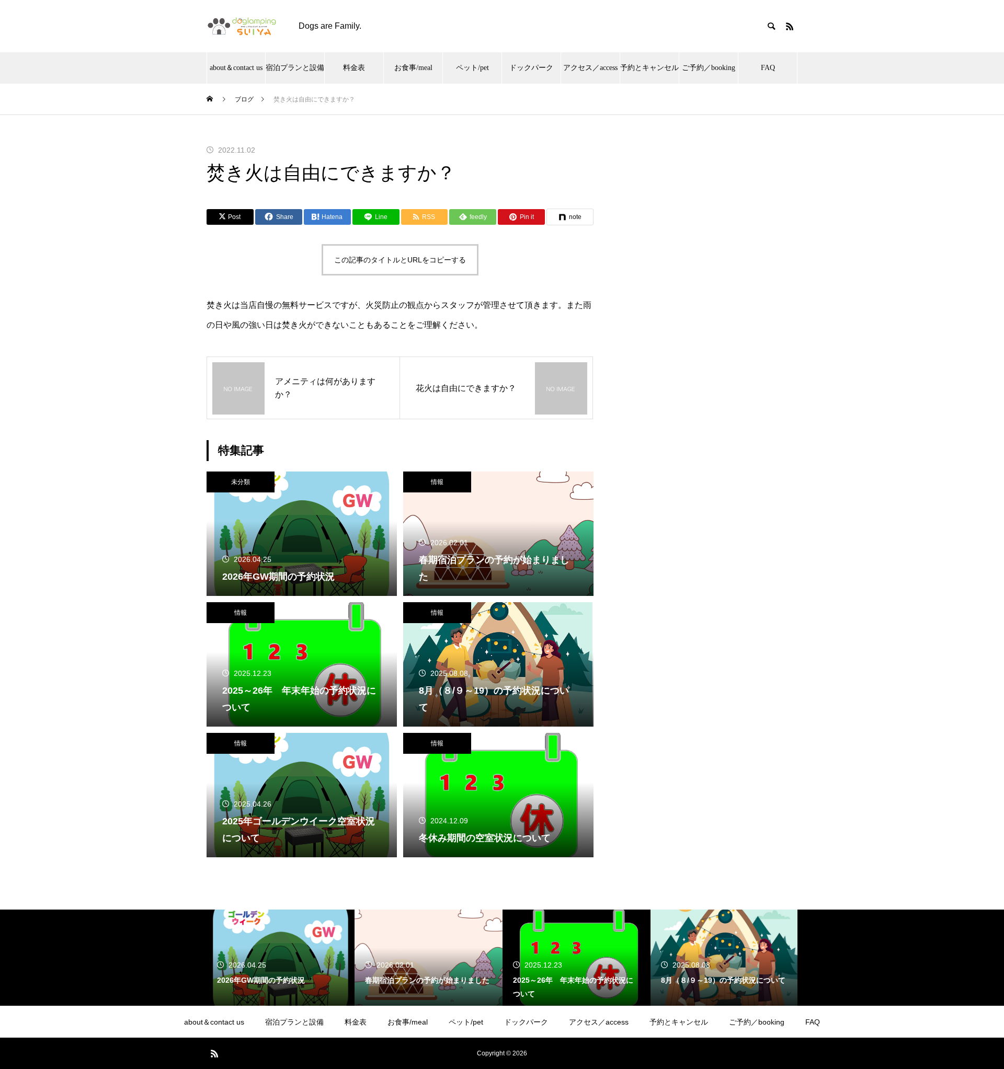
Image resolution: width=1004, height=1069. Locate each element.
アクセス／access (590, 68)
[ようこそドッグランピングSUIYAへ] (242, 26)
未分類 (240, 482)
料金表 (354, 68)
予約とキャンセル (649, 68)
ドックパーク (531, 68)
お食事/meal (413, 68)
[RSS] (789, 26)
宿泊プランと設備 (295, 68)
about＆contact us (236, 68)
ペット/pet (472, 68)
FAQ (768, 68)
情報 (437, 482)
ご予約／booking (708, 68)
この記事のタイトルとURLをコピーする (400, 260)
